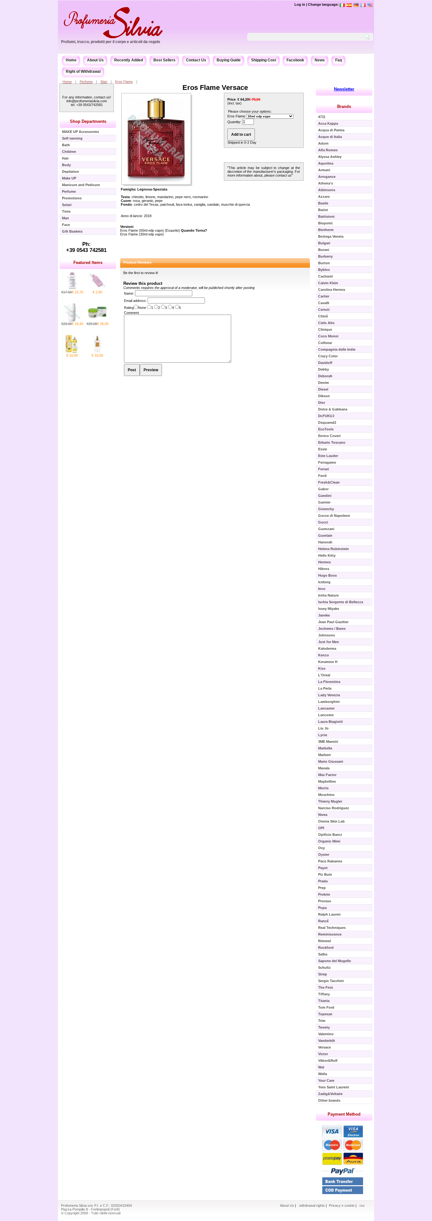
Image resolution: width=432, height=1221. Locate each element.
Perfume (86, 82)
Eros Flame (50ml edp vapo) (142, 230)
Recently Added (128, 60)
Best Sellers (164, 60)
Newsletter (344, 89)
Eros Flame (124, 82)
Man (104, 82)
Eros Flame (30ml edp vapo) (142, 234)
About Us (95, 60)
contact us (283, 175)
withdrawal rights (312, 1205)
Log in (299, 4)
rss (362, 1205)
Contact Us (196, 60)
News (320, 60)
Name (128, 293)
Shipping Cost (263, 60)
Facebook (295, 60)
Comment (131, 313)
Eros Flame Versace (215, 87)
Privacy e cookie (342, 1205)
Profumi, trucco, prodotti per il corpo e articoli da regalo (110, 42)
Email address (135, 301)
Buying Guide (229, 60)
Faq (338, 60)
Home (71, 60)
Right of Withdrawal (83, 71)
